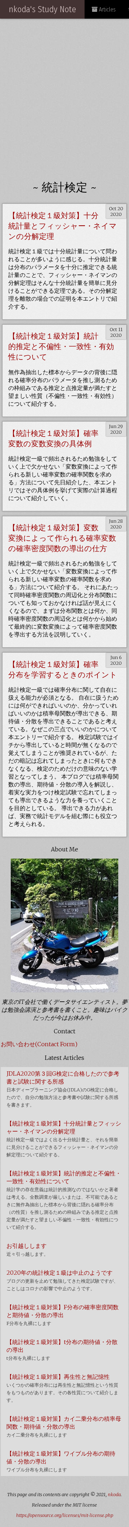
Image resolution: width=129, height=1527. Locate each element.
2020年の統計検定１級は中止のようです (62, 1280)
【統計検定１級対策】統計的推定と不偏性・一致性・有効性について (61, 347)
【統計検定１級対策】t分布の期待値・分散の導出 (62, 1349)
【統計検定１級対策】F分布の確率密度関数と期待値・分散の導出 (62, 1314)
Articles (106, 9)
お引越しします (27, 1249)
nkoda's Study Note (42, 9)
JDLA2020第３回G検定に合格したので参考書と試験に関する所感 (62, 1089)
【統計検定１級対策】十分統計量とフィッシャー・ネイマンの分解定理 (62, 226)
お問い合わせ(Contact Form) (39, 1044)
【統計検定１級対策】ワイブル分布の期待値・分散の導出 (60, 1461)
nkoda (114, 1494)
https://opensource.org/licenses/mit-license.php (64, 1515)
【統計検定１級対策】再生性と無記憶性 (62, 1388)
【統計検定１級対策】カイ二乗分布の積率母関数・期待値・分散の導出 (63, 1426)
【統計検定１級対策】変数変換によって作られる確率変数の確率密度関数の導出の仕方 (62, 538)
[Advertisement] (64, 94)
